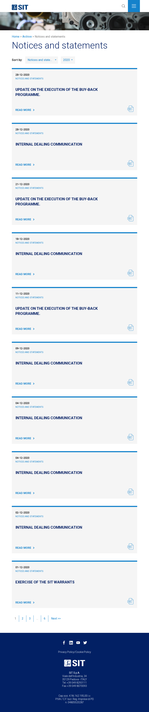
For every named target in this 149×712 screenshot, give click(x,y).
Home (15, 36)
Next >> (56, 618)
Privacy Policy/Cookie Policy (74, 652)
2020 (67, 60)
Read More (23, 110)
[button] (122, 6)
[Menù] (134, 6)
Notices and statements (29, 78)
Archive (27, 36)
